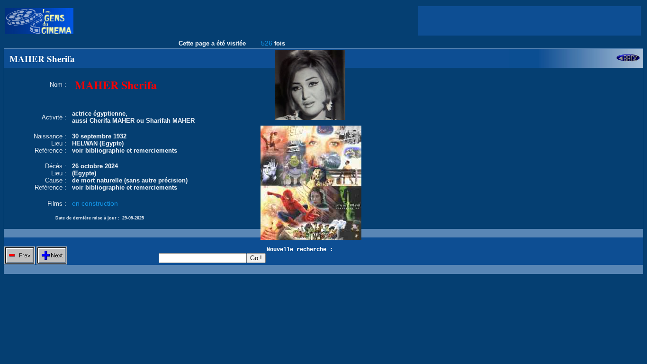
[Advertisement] (529, 21)
